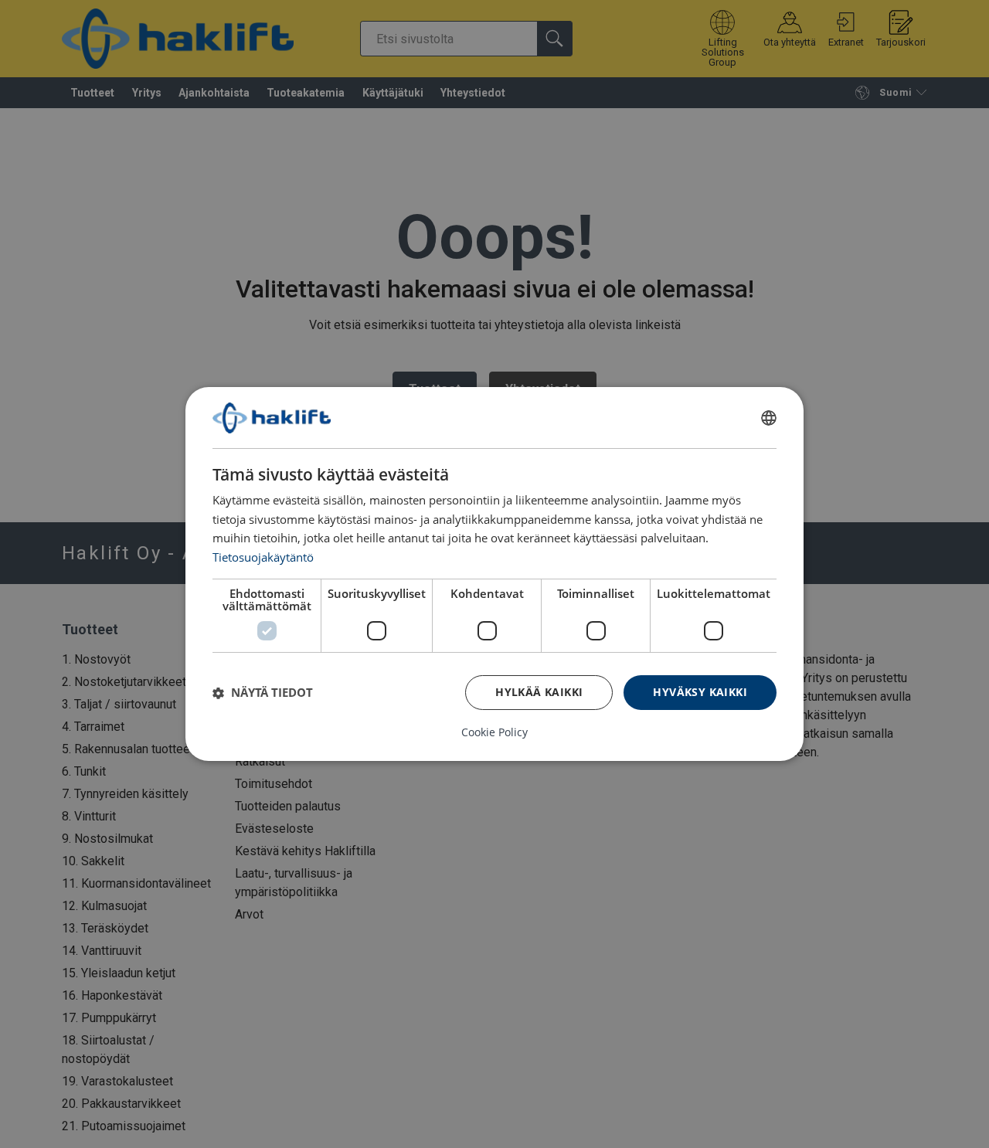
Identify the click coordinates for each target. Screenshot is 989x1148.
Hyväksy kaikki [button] (700, 691)
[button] (262, 692)
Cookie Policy (494, 732)
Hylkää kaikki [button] (539, 691)
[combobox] (769, 418)
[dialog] (494, 574)
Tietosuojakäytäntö (263, 557)
